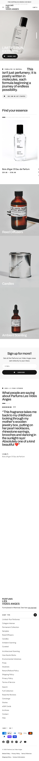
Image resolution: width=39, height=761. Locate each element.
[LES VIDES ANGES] (12, 7)
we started (32, 607)
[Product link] (19, 146)
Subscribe (21, 372)
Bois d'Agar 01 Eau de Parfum (15, 169)
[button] (3, 7)
